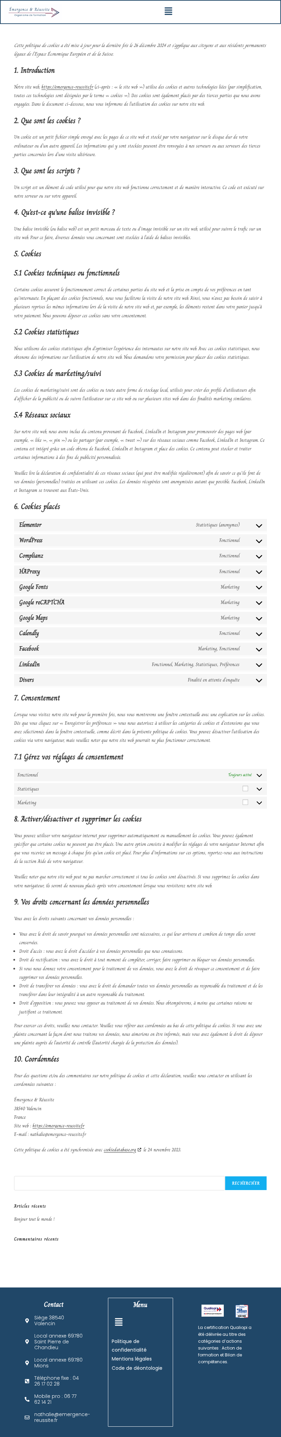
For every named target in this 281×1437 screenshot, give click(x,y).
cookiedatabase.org (120, 1149)
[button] (168, 12)
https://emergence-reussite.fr (67, 87)
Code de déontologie (137, 1368)
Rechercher (23, 1171)
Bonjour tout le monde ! (34, 1219)
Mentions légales (132, 1358)
